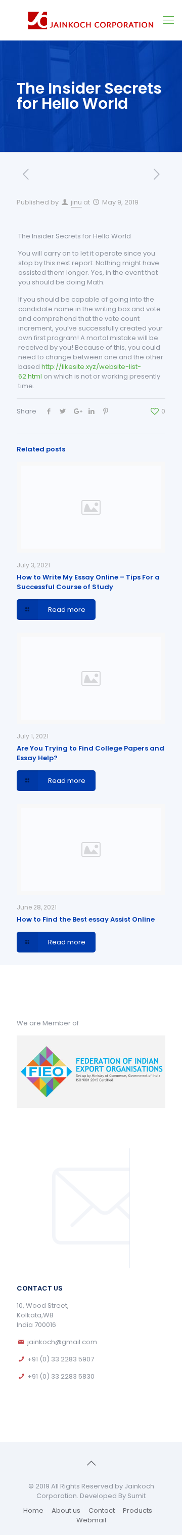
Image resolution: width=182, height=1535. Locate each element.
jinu (76, 202)
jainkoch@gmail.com (62, 1342)
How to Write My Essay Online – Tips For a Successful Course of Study (88, 582)
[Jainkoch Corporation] (91, 20)
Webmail (91, 1520)
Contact (101, 1510)
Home (33, 1510)
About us (66, 1510)
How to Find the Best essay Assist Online (86, 919)
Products (137, 1510)
